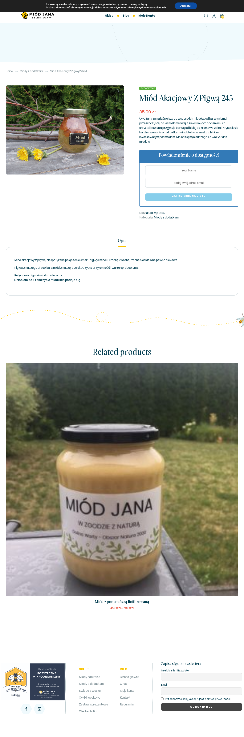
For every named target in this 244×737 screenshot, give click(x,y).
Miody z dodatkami (31, 71)
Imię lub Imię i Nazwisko (175, 670)
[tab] (122, 242)
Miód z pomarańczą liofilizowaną (122, 601)
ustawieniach (157, 7)
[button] (117, 91)
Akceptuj (185, 6)
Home (9, 71)
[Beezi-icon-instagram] (39, 709)
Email (164, 684)
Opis (122, 241)
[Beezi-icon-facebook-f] (26, 709)
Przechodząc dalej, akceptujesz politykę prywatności (197, 699)
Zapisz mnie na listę (188, 195)
